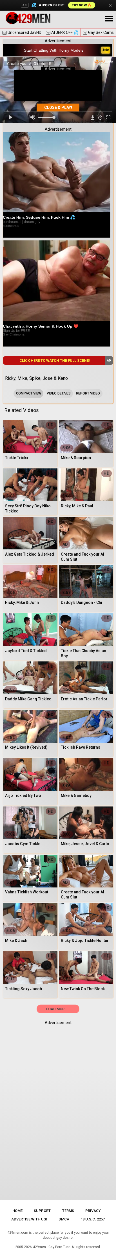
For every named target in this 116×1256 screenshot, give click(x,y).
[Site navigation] (109, 19)
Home (17, 1211)
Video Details (59, 393)
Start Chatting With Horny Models (53, 50)
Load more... (58, 1009)
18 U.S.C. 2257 (93, 1219)
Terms (68, 1211)
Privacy (93, 1211)
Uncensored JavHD (22, 32)
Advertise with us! (29, 1219)
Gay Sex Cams (99, 32)
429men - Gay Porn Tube (51, 1247)
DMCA (64, 1219)
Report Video (88, 393)
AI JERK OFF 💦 (62, 32)
